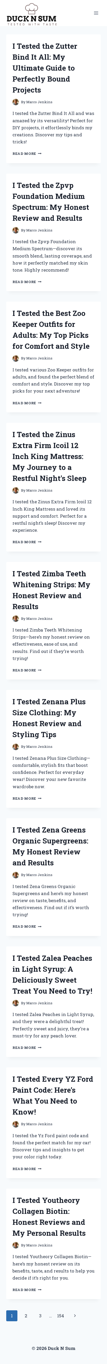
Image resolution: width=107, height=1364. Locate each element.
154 (60, 1316)
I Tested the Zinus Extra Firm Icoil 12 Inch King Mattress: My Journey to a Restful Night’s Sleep (49, 456)
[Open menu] (96, 13)
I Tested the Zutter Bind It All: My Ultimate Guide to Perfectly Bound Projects (44, 68)
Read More (27, 153)
